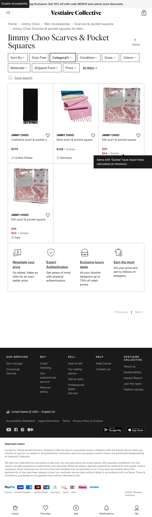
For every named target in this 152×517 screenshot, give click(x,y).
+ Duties (69, 149)
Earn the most (124, 262)
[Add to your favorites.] (47, 135)
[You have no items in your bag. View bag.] (144, 12)
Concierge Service (13, 371)
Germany (55, 492)
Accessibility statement (20, 421)
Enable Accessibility (15, 4)
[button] (144, 12)
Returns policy (45, 389)
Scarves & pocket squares (93, 23)
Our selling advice (75, 371)
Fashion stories (133, 389)
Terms (66, 421)
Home (12, 23)
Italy (74, 492)
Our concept (14, 363)
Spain (66, 492)
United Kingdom (23, 492)
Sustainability (132, 372)
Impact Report (133, 378)
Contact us (103, 369)
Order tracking (45, 365)
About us (129, 366)
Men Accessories (57, 23)
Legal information (48, 421)
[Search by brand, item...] (8, 12)
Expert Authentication (57, 264)
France (8, 492)
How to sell (75, 363)
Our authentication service (49, 377)
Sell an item (75, 379)
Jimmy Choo (30, 23)
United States (41, 492)
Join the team (133, 384)
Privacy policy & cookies (88, 421)
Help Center (103, 363)
